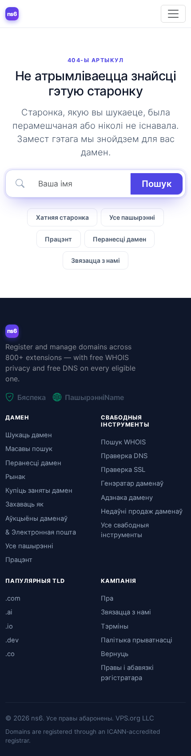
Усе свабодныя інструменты (125, 530)
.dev (12, 640)
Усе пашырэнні (132, 217)
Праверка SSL (123, 470)
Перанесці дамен (119, 239)
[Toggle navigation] (173, 14)
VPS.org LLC (134, 718)
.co (10, 654)
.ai (8, 612)
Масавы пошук (28, 449)
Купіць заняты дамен (38, 491)
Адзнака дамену (127, 498)
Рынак (15, 477)
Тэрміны (114, 626)
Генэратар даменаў (132, 483)
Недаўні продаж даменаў (142, 511)
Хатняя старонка (62, 217)
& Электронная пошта (40, 532)
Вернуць (114, 654)
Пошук (156, 183)
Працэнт (58, 239)
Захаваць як (24, 504)
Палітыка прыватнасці (136, 640)
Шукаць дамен (28, 435)
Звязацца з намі (95, 260)
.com (12, 598)
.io (9, 626)
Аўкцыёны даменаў (36, 518)
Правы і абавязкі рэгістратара (127, 672)
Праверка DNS (124, 456)
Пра (107, 598)
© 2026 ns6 (24, 718)
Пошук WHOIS (123, 442)
